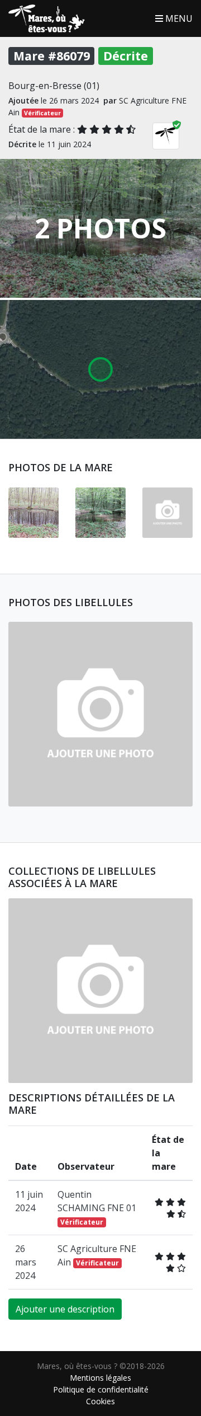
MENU (178, 18)
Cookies (100, 1401)
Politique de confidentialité (101, 1389)
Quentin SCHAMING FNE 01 (97, 1207)
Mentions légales (100, 1377)
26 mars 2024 (25, 1262)
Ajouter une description (65, 1309)
